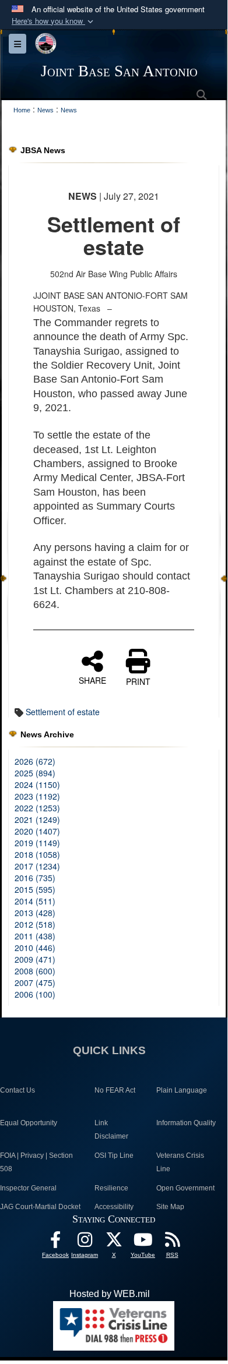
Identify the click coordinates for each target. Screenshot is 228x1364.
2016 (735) (35, 878)
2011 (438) (35, 936)
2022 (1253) (37, 808)
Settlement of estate (63, 712)
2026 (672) (35, 761)
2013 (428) (35, 912)
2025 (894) (35, 773)
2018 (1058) (37, 854)
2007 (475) (35, 982)
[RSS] (172, 1243)
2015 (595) (35, 889)
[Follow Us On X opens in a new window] (113, 1243)
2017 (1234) (37, 866)
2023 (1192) (37, 796)
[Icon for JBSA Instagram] (84, 1243)
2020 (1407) (37, 831)
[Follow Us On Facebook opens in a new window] (55, 1243)
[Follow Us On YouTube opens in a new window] (142, 1243)
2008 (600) (35, 971)
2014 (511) (35, 901)
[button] (54, 21)
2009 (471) (35, 959)
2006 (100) (35, 994)
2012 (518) (35, 924)
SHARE (92, 679)
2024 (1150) (37, 784)
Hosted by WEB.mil (109, 1294)
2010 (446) (35, 947)
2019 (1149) (37, 843)
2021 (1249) (37, 819)
